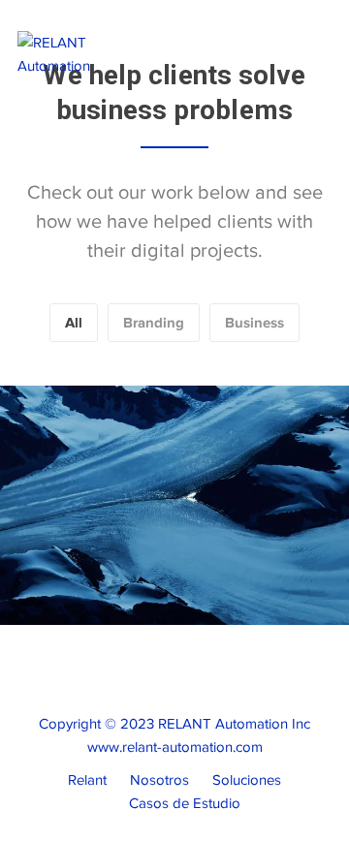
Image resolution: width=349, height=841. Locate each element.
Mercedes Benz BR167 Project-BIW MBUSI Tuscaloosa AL (199, 465)
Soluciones (246, 780)
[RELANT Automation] (84, 53)
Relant (87, 780)
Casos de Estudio (184, 803)
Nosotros (159, 780)
